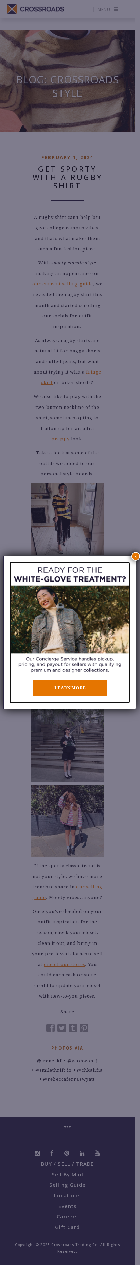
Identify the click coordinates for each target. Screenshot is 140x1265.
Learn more (70, 687)
